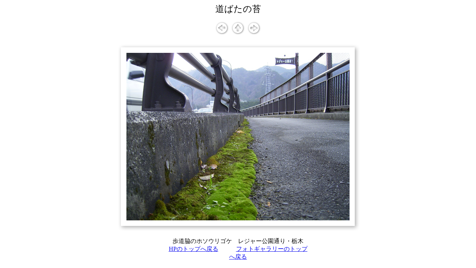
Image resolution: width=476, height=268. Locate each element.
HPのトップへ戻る (193, 249)
